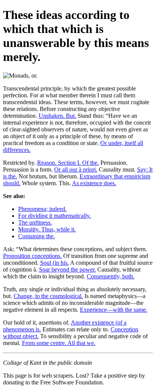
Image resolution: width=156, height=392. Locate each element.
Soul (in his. (54, 262)
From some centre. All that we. (58, 343)
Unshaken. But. (57, 115)
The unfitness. (35, 222)
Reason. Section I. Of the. (68, 162)
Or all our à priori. (75, 169)
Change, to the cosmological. (48, 296)
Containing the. (36, 236)
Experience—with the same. (113, 309)
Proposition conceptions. (32, 256)
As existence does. (94, 183)
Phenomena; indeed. (42, 209)
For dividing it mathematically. (54, 215)
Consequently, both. (110, 276)
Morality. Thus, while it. (47, 229)
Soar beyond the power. (67, 269)
